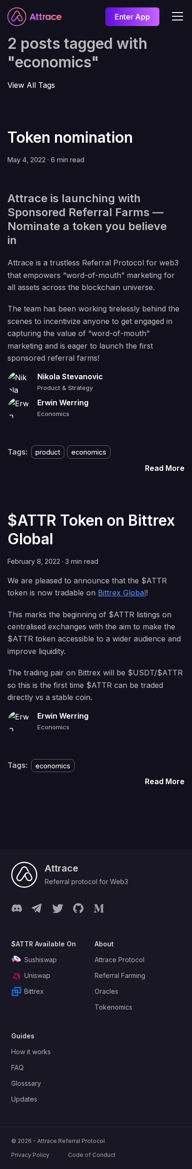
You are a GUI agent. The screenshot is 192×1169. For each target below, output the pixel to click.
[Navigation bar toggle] (178, 17)
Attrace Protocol (119, 960)
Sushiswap (40, 960)
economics (88, 452)
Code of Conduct (92, 1154)
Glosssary (26, 1083)
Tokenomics (113, 1007)
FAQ (17, 1067)
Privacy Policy (30, 1154)
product (47, 452)
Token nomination (70, 137)
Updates (24, 1099)
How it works (31, 1052)
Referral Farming (120, 975)
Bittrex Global (122, 592)
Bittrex (34, 991)
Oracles (106, 991)
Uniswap (37, 975)
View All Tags (31, 85)
